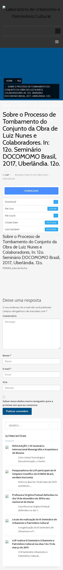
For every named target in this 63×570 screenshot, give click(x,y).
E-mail (7, 368)
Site (5, 382)
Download (31, 190)
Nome (7, 355)
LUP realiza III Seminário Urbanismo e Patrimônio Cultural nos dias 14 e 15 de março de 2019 (33, 544)
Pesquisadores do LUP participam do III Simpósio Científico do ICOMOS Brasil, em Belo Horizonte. (34, 474)
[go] (53, 425)
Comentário (10, 315)
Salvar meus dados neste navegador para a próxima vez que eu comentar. (28, 403)
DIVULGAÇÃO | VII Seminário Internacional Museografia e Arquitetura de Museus (35, 449)
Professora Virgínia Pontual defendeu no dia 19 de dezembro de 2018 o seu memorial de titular (35, 498)
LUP (7, 175)
